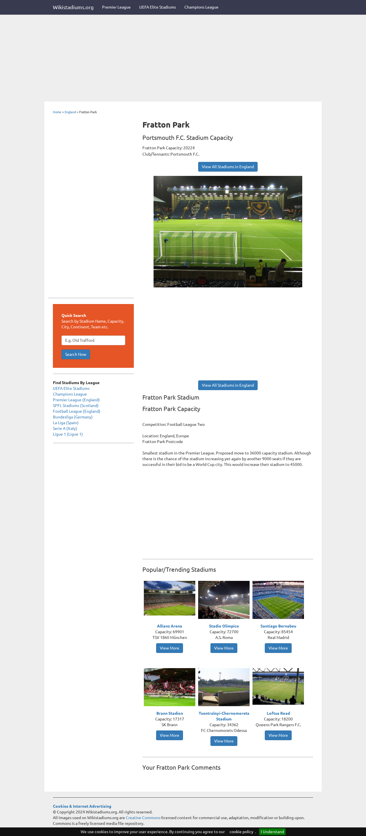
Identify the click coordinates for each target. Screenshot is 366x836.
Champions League (201, 7)
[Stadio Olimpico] (225, 600)
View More (169, 648)
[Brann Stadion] (171, 688)
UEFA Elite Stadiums (157, 7)
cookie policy (241, 831)
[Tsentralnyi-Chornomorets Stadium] (225, 688)
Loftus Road (278, 713)
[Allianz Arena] (171, 597)
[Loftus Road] (279, 686)
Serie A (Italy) (65, 428)
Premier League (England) (76, 400)
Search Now (75, 354)
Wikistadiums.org (73, 7)
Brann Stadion (169, 713)
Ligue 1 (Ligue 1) (68, 434)
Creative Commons (143, 817)
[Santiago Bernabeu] (279, 600)
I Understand (272, 831)
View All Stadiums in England (228, 166)
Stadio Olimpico (224, 626)
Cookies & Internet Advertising (82, 806)
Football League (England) (76, 411)
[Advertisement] (183, 59)
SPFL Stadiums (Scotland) (76, 405)
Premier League (116, 7)
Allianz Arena (169, 626)
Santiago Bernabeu (278, 626)
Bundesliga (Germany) (73, 417)
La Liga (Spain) (66, 422)
